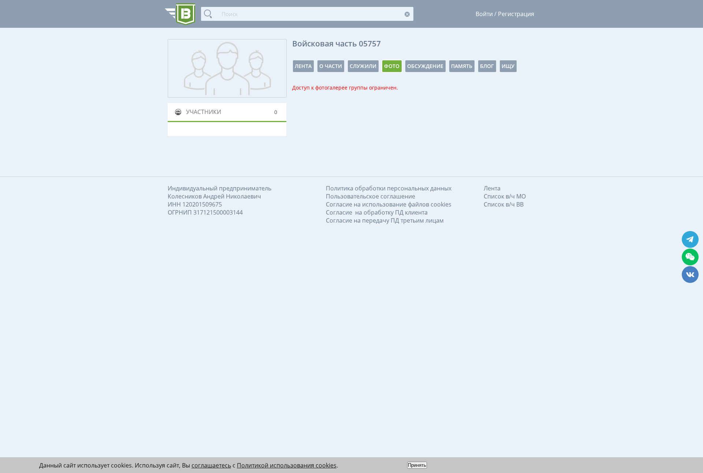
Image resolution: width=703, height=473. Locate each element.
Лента (303, 66)
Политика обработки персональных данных (388, 188)
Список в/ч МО (505, 196)
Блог (487, 66)
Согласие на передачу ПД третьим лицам (385, 220)
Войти (484, 14)
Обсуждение (425, 66)
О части (330, 66)
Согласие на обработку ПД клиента (377, 212)
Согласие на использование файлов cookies (388, 204)
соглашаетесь (211, 465)
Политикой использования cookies (286, 465)
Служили (363, 66)
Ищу (508, 66)
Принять (417, 465)
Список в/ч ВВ (504, 204)
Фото (391, 66)
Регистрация (516, 14)
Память (461, 66)
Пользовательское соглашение (370, 196)
